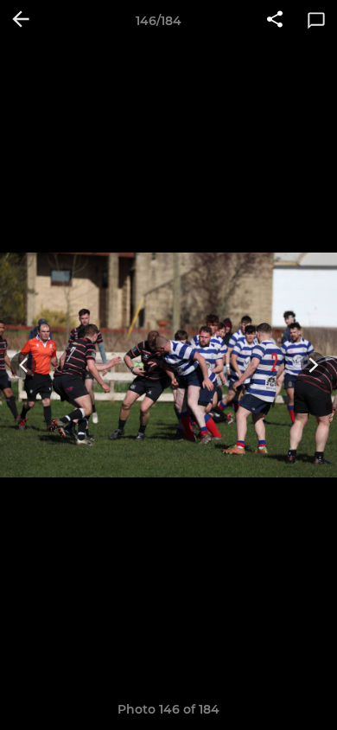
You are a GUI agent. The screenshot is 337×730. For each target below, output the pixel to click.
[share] (274, 21)
